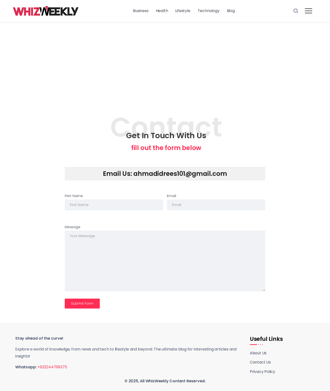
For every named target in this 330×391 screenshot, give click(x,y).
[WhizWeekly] (46, 10)
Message (72, 227)
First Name (74, 195)
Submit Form (82, 303)
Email (171, 195)
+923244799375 (52, 367)
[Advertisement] (165, 58)
